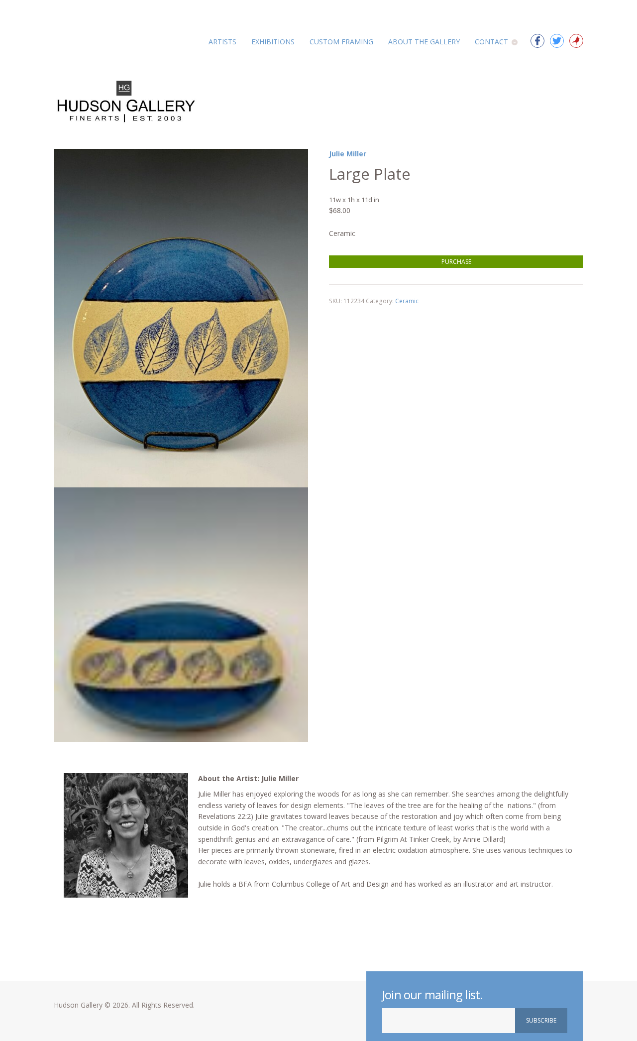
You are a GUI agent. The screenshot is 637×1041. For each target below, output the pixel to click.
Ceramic (407, 301)
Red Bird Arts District (576, 40)
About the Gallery (424, 41)
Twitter (556, 40)
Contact (491, 41)
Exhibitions (273, 41)
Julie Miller (347, 153)
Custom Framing (341, 41)
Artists (222, 41)
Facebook (537, 40)
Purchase (456, 261)
